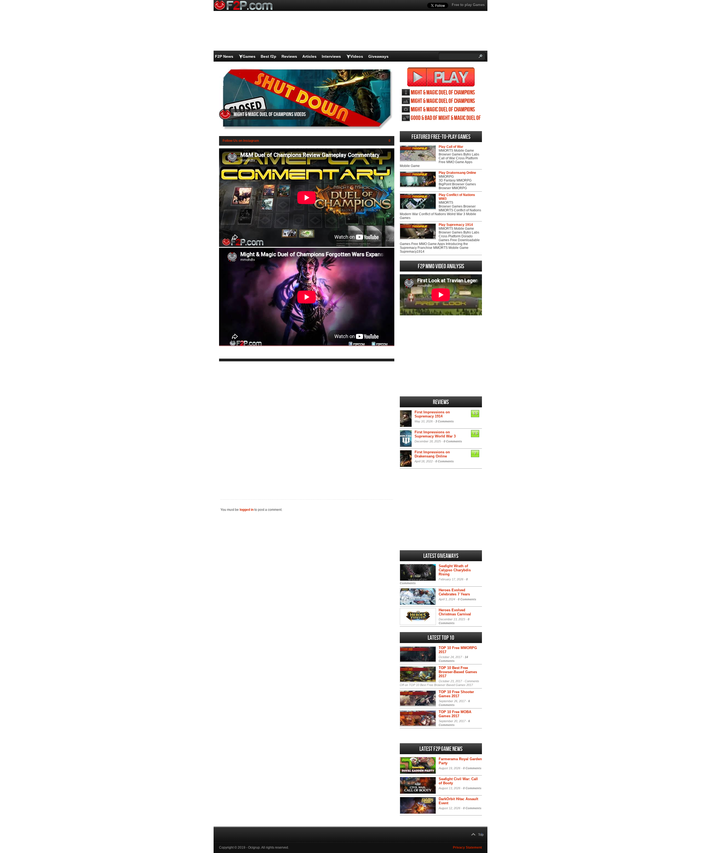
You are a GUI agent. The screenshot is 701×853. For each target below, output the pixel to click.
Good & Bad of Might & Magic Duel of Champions (446, 118)
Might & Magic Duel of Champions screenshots (443, 109)
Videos (356, 56)
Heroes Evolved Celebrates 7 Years (454, 592)
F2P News (224, 56)
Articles (309, 56)
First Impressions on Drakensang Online (432, 454)
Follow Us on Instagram (241, 141)
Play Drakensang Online (457, 173)
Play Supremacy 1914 (456, 225)
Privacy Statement (467, 847)
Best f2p (268, 56)
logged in (247, 510)
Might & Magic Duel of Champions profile (443, 92)
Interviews (331, 56)
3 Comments (444, 421)
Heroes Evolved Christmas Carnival (455, 612)
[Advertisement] (306, 426)
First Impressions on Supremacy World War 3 (435, 434)
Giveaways (378, 56)
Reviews (289, 56)
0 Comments (453, 441)
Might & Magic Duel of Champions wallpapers (443, 101)
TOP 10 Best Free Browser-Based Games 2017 (458, 672)
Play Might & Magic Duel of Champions (441, 77)
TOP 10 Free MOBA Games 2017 (455, 714)
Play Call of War (451, 147)
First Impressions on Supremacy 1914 (432, 414)
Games (249, 56)
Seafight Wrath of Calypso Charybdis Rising (455, 570)
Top (481, 835)
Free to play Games (468, 5)
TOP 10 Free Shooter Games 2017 (456, 694)
